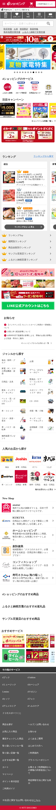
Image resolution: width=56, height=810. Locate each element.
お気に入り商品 (9, 731)
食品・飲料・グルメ (8, 361)
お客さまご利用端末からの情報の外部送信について (39, 770)
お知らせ (32, 731)
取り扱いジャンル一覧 (12, 746)
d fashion (31, 677)
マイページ (7, 774)
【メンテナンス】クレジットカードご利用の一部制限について (28, 326)
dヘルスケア (33, 706)
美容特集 (34, 29)
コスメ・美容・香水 (8, 419)
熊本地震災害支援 (12, 32)
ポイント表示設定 (10, 781)
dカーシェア (33, 684)
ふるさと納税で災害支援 (33, 32)
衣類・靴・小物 (36, 411)
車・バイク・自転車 (8, 428)
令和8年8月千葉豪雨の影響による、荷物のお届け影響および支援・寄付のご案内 (28, 336)
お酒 (31, 361)
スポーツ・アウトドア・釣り (36, 391)
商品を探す (7, 724)
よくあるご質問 (35, 739)
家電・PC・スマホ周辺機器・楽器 (9, 371)
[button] (31, 4)
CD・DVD (34, 401)
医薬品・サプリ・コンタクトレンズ (36, 381)
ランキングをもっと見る (24, 227)
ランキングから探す (43, 156)
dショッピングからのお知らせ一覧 (35, 343)
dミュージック (9, 684)
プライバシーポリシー (38, 760)
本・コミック (7, 411)
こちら (37, 800)
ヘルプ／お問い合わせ (38, 724)
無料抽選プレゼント (8, 437)
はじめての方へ (35, 746)
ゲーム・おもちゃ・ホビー (36, 371)
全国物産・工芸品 (36, 428)
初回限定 (24, 29)
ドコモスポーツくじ (11, 713)
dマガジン (32, 692)
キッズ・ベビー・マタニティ (36, 419)
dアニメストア (9, 706)
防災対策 (8, 29)
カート (5, 767)
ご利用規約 (33, 753)
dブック (6, 677)
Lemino (5, 692)
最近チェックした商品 (12, 739)
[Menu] (4, 4)
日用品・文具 (7, 382)
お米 (16, 29)
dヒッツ (6, 699)
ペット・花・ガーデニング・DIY (8, 401)
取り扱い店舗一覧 (10, 753)
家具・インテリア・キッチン (8, 391)
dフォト (31, 699)
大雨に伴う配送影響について (18, 332)
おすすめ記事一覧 (10, 760)
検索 (48, 23)
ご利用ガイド (8, 788)
